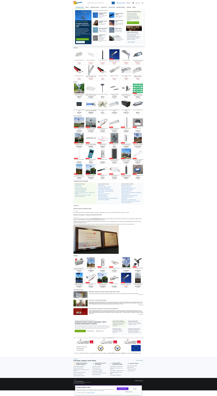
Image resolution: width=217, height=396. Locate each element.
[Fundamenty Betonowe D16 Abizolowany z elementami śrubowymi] (126, 169)
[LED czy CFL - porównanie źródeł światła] (80, 303)
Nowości (75, 81)
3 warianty (90, 271)
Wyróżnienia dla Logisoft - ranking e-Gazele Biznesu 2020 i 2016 (87, 214)
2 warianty (90, 63)
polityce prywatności (91, 392)
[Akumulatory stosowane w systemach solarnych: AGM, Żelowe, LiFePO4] (80, 294)
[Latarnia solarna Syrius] (126, 54)
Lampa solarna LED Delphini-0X (80, 191)
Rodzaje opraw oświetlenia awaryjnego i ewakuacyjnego (130, 201)
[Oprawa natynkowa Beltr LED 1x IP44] (114, 104)
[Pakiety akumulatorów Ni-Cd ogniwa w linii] (103, 122)
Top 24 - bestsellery (77, 115)
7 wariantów (126, 163)
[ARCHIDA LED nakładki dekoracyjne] (114, 88)
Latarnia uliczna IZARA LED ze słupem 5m (128, 188)
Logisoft (77, 353)
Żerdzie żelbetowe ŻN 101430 (103, 196)
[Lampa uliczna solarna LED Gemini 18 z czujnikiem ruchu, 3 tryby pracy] (114, 54)
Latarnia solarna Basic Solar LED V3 (81, 188)
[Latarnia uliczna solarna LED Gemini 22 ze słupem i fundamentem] (126, 154)
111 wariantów (79, 163)
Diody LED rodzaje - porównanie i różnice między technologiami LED (103, 308)
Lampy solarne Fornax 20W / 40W (80, 189)
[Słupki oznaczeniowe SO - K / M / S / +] (114, 138)
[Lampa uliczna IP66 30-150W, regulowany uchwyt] (138, 54)
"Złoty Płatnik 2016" (80, 350)
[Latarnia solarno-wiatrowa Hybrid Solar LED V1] (91, 169)
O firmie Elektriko (124, 198)
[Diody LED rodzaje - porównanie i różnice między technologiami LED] (80, 311)
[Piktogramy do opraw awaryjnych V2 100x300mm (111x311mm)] (138, 88)
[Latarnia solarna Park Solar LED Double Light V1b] (79, 278)
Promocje (75, 47)
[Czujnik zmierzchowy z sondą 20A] (103, 104)
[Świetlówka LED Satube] (114, 70)
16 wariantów (79, 178)
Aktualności (76, 205)
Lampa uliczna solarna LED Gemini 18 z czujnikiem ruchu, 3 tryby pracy (85, 193)
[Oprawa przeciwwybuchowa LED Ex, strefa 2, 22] (114, 122)
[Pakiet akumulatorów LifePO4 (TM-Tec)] (138, 169)
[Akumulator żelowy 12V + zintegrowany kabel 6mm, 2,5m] (79, 262)
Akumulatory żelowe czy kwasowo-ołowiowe (128, 199)
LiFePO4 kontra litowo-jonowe (126, 202)
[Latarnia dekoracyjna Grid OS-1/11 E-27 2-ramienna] (79, 88)
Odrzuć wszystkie (128, 391)
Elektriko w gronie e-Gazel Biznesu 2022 (82, 208)
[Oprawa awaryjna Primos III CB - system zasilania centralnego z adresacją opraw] (91, 88)
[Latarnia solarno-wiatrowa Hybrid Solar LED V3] (91, 122)
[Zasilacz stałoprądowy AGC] (138, 104)
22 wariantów (138, 163)
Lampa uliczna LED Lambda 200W (127, 189)
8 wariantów (126, 147)
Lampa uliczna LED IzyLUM (125, 185)
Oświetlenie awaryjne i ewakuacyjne (127, 196)
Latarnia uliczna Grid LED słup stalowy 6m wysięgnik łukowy (131, 192)
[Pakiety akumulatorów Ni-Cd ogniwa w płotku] (114, 169)
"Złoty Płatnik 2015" (80, 348)
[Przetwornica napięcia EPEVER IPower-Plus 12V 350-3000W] (91, 104)
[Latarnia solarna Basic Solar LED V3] (79, 122)
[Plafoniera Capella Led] (91, 54)
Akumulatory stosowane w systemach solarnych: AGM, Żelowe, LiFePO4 (104, 291)
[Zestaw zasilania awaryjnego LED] (114, 262)
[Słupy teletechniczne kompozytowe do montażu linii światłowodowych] (79, 169)
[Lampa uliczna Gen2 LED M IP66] (126, 70)
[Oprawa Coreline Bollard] (103, 54)
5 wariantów (91, 113)
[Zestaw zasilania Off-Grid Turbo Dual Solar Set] (138, 278)
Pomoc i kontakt (139, 360)
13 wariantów (91, 178)
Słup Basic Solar (101, 192)
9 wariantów (114, 163)
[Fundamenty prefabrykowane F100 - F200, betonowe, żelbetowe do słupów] (126, 138)
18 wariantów (138, 147)
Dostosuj (135, 388)
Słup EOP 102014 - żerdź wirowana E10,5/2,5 (105, 189)
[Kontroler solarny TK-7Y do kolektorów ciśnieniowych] (126, 88)
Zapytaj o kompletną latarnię (82, 39)
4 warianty (114, 79)
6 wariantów (102, 163)
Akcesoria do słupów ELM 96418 (103, 199)
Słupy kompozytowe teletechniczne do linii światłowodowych (108, 198)
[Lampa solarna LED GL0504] (103, 88)
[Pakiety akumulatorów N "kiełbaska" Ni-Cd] (103, 138)
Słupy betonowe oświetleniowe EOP (104, 188)
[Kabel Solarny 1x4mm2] (103, 70)
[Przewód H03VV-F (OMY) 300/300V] (103, 169)
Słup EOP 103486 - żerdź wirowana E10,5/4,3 (105, 191)
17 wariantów (79, 147)
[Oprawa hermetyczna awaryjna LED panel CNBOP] (138, 154)
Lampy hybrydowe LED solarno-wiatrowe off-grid (129, 195)
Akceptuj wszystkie (122, 388)
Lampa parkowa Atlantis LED (126, 191)
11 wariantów (114, 271)
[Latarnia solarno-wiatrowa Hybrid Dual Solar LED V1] (138, 138)
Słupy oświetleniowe (101, 185)
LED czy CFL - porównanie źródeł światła (97, 300)
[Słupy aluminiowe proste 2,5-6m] (126, 122)
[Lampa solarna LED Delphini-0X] (138, 262)
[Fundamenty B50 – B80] (103, 154)
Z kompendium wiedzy (78, 289)
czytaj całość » (141, 294)
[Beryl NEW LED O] (138, 122)
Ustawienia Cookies (139, 380)
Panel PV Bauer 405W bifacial (80, 196)
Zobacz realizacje (80, 42)
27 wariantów (91, 287)
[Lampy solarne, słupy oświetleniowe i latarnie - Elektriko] (77, 3)
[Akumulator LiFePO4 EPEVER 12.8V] (79, 104)
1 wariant (79, 63)
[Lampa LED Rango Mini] (79, 54)
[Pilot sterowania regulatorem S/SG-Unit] (91, 154)
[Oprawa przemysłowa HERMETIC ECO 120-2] (138, 70)
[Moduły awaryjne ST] (114, 278)
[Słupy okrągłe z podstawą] (79, 154)
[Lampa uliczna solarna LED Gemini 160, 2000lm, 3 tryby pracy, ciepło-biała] (91, 70)
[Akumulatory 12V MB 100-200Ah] (126, 104)
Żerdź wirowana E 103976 (102, 195)
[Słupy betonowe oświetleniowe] (126, 262)
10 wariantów (114, 113)
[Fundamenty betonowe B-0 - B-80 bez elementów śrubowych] (114, 154)
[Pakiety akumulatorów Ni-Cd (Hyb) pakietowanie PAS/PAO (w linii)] (91, 138)
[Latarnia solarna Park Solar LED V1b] (91, 262)
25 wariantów (91, 147)
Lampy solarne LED (78, 185)
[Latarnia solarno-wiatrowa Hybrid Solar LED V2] (79, 138)
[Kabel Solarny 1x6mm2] (79, 70)
